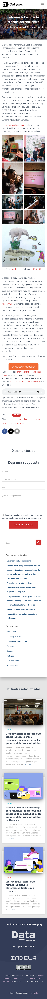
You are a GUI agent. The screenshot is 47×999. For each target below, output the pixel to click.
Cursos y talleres (14, 636)
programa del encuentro (14, 125)
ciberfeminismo (17, 419)
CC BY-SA (36, 269)
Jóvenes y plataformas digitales (20, 561)
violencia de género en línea (13, 423)
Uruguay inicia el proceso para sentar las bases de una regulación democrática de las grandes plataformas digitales (24, 600)
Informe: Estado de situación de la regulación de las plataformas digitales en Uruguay (23, 614)
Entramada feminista (32, 419)
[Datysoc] (13, 4)
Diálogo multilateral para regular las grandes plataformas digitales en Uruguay (20, 886)
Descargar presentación (23, 366)
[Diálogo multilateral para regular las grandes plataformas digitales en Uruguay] (23, 860)
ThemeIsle (33, 993)
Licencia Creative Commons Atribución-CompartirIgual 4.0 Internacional (23, 978)
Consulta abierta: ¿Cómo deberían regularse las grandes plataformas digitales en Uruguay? (21, 587)
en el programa (25, 381)
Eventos (17, 415)
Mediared (16, 269)
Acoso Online (8, 304)
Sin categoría (12, 666)
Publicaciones (13, 661)
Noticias (10, 656)
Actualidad (11, 632)
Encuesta (10, 646)
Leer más (27, 764)
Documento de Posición (17, 641)
